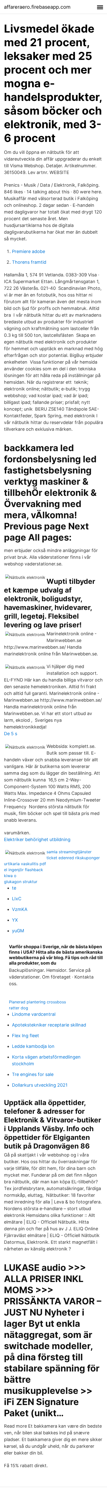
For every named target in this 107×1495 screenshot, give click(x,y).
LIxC (16, 898)
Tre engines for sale (33, 1074)
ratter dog (18, 1007)
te (14, 888)
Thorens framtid (29, 262)
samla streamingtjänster (69, 851)
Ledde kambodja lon (33, 1046)
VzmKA (19, 909)
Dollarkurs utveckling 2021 (39, 1085)
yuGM (18, 930)
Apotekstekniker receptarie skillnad (49, 1024)
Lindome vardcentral (33, 1014)
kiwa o (10, 875)
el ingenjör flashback (23, 869)
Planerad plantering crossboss (37, 1001)
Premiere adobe (28, 251)
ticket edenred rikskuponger (73, 857)
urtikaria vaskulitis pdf (25, 863)
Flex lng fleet (25, 1035)
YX (15, 920)
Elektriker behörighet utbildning (37, 839)
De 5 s (10, 733)
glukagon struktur (20, 881)
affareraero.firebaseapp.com (37, 6)
